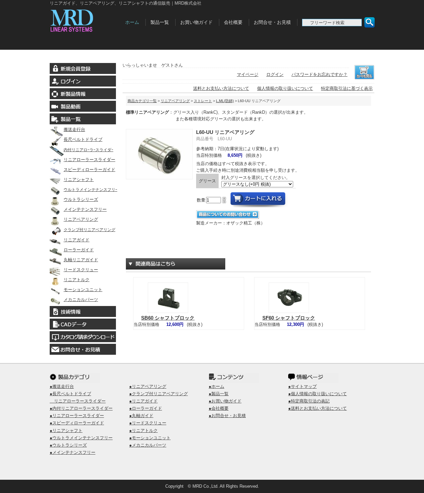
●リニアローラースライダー (77, 415)
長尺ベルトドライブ (83, 139)
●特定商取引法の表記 (309, 401)
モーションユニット (83, 289)
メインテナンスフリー (85, 209)
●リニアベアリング (147, 386)
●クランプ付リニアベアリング (158, 393)
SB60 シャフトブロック (167, 318)
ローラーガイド (79, 249)
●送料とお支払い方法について (317, 408)
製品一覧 (159, 22)
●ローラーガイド (145, 408)
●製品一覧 (219, 393)
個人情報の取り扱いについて (285, 88)
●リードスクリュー (147, 422)
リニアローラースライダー (89, 159)
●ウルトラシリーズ (68, 445)
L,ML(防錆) (225, 101)
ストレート (203, 101)
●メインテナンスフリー (72, 452)
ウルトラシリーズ (81, 199)
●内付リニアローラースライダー (81, 408)
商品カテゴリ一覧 (142, 101)
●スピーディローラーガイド (77, 422)
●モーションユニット (150, 437)
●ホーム (216, 386)
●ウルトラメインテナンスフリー (81, 437)
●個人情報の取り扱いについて (317, 393)
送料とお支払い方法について (221, 88)
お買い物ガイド (196, 22)
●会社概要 (219, 408)
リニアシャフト (79, 179)
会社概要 (233, 22)
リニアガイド (76, 239)
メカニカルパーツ (81, 299)
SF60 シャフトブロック (288, 318)
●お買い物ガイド (225, 401)
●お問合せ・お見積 (227, 415)
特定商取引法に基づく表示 (347, 88)
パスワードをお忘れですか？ (319, 74)
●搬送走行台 (62, 386)
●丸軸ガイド (141, 415)
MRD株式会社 (85, 19)
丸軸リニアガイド (81, 259)
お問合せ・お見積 (272, 22)
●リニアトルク (143, 430)
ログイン (275, 74)
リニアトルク (76, 279)
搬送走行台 (74, 129)
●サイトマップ (302, 386)
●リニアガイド (143, 401)
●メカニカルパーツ (147, 445)
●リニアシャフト (66, 430)
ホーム (132, 22)
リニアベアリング (81, 219)
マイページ (247, 74)
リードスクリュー (81, 269)
